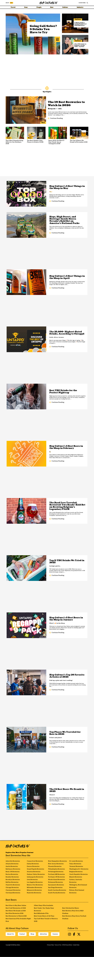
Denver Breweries (33, 866)
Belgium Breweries (76, 872)
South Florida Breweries (56, 893)
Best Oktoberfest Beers (70, 908)
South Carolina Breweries (57, 890)
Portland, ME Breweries (56, 874)
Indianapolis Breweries (35, 877)
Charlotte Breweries (13, 885)
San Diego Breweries (55, 887)
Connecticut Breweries (35, 861)
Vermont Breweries (76, 866)
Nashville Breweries (34, 893)
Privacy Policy (50, 945)
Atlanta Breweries (12, 864)
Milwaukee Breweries (34, 887)
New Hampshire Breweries (57, 861)
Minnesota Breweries (34, 890)
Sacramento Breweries (56, 885)
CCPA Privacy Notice (67, 945)
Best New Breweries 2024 (14, 913)
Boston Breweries (12, 874)
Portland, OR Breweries (56, 877)
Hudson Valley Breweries (36, 874)
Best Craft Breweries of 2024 (16, 908)
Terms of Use (58, 945)
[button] (87, 3)
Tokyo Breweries (75, 864)
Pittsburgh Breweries (55, 872)
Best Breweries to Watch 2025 (16, 916)
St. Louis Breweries (76, 861)
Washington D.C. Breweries (78, 869)
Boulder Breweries (12, 877)
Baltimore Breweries (13, 869)
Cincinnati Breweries (13, 890)
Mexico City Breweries (35, 885)
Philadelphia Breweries (56, 869)
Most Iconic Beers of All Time (44, 916)
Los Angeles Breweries (35, 882)
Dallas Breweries (33, 864)
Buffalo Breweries (12, 882)
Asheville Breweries (13, 861)
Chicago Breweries (12, 887)
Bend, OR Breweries (13, 872)
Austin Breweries (12, 866)
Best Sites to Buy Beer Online (16, 905)
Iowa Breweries (32, 880)
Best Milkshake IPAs (41, 913)
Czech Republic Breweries (78, 874)
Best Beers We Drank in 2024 (16, 911)
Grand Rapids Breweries (35, 869)
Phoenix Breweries (54, 866)
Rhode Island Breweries (56, 880)
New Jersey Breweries (56, 864)
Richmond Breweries (55, 882)
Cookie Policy (76, 945)
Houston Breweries (33, 872)
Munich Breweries (75, 877)
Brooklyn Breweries (13, 880)
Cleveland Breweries (13, 893)
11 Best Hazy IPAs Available (43, 905)
